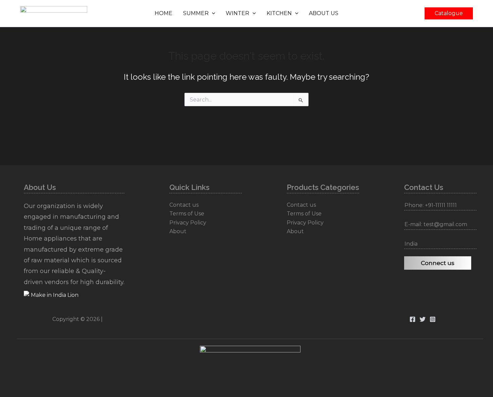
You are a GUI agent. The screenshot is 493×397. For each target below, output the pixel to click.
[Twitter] (423, 319)
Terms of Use (186, 213)
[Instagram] (433, 319)
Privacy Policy (187, 222)
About (177, 231)
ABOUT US (323, 13)
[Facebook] (412, 319)
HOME (163, 13)
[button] (212, 13)
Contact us (184, 205)
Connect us (437, 263)
